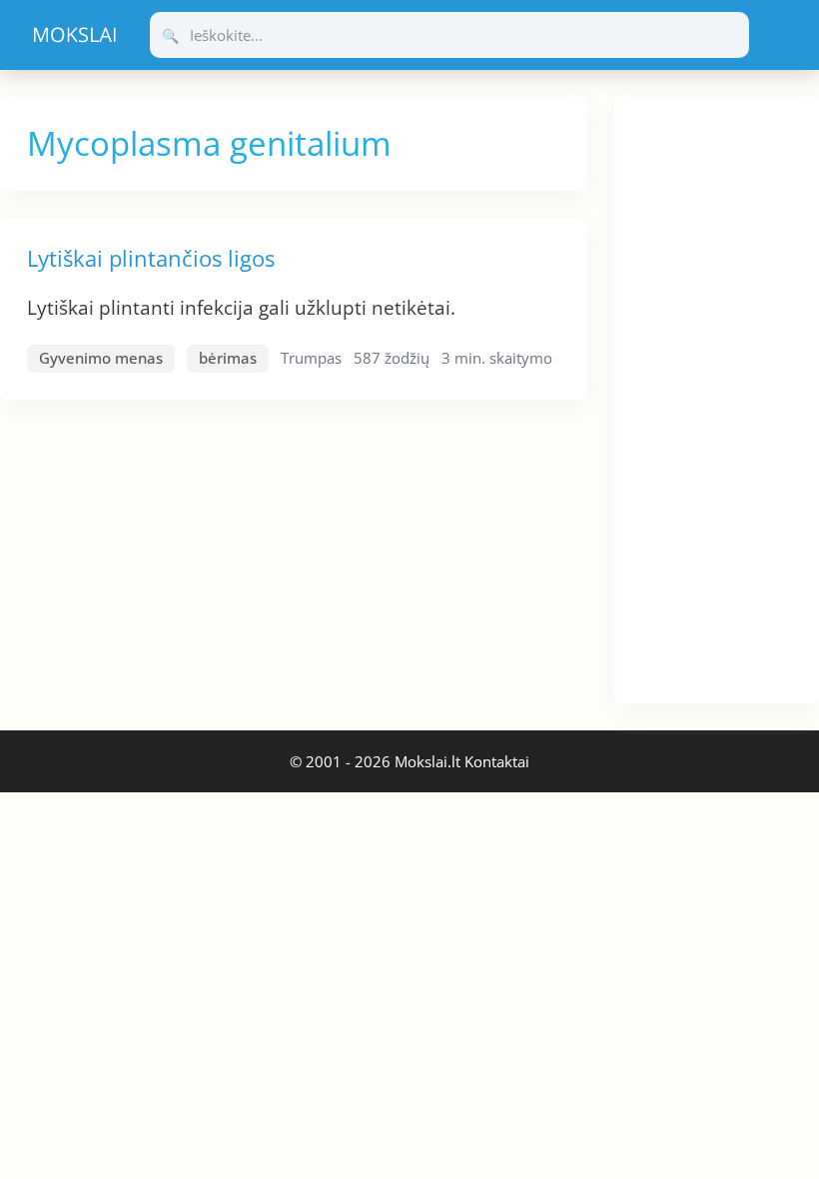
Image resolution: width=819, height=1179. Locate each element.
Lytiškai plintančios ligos (151, 258)
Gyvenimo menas (101, 358)
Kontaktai (496, 761)
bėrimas (228, 358)
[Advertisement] (716, 396)
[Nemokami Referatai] (75, 35)
